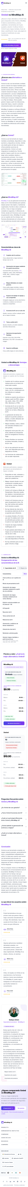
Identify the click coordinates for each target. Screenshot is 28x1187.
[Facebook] (3, 1181)
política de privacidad (8, 1185)
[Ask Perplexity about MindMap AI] (16, 1172)
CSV (20, 270)
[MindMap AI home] (6, 1122)
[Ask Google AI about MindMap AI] (12, 1172)
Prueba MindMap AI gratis (11, 45)
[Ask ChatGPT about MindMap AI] (8, 1172)
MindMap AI (4, 201)
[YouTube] (14, 1181)
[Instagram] (21, 1181)
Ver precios (21, 1108)
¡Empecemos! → (8, 1108)
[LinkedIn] (10, 1181)
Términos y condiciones (19, 1185)
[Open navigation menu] (26, 3)
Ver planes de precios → (14, 723)
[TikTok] (24, 1181)
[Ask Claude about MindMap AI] (20, 1172)
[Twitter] (7, 1181)
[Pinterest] (17, 1181)
